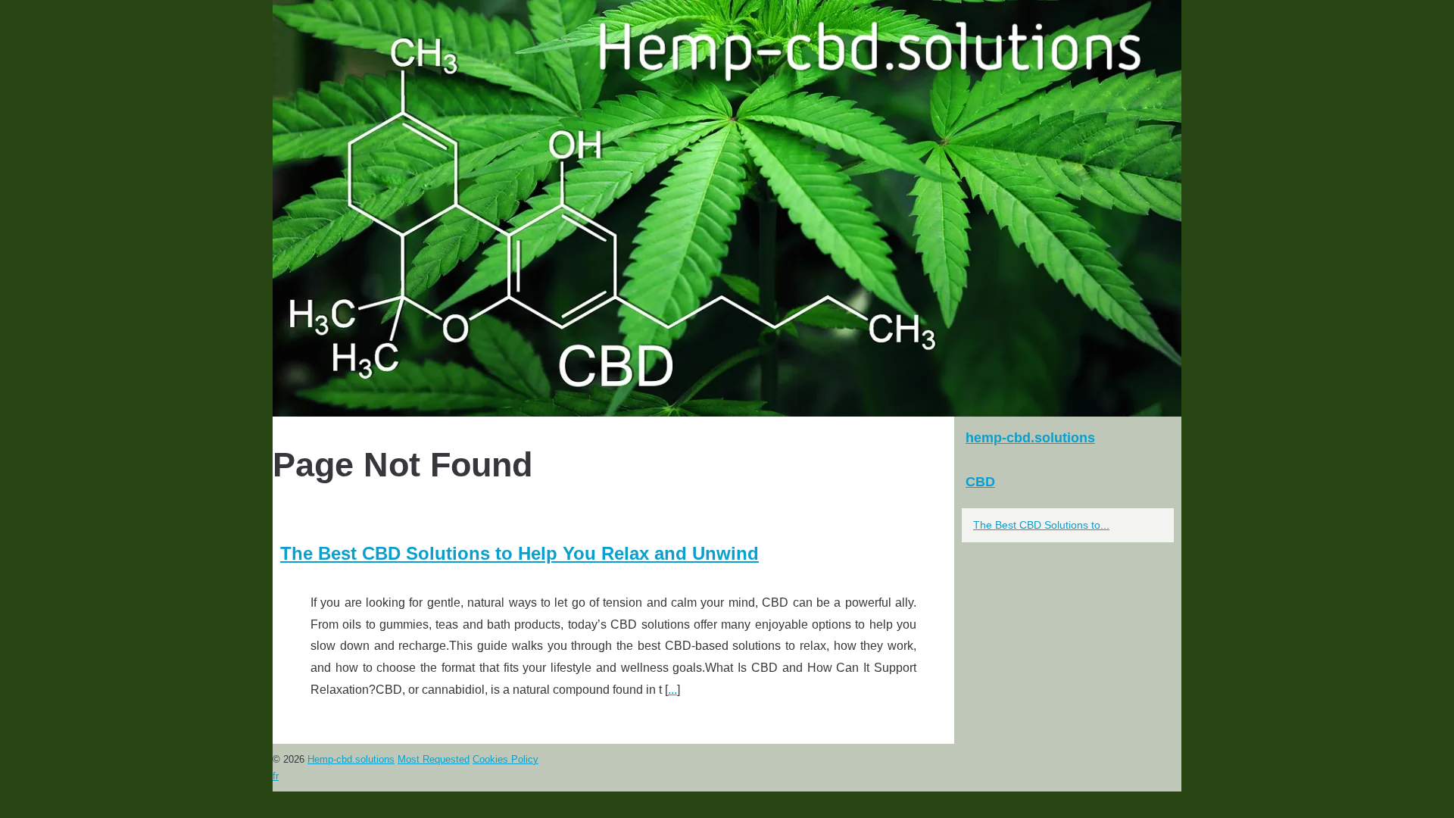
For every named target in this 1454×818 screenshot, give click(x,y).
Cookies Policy (505, 759)
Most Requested (434, 759)
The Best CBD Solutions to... (1041, 525)
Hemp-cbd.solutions (351, 759)
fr (276, 776)
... (672, 689)
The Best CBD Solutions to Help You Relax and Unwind (519, 553)
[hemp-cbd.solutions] (727, 208)
